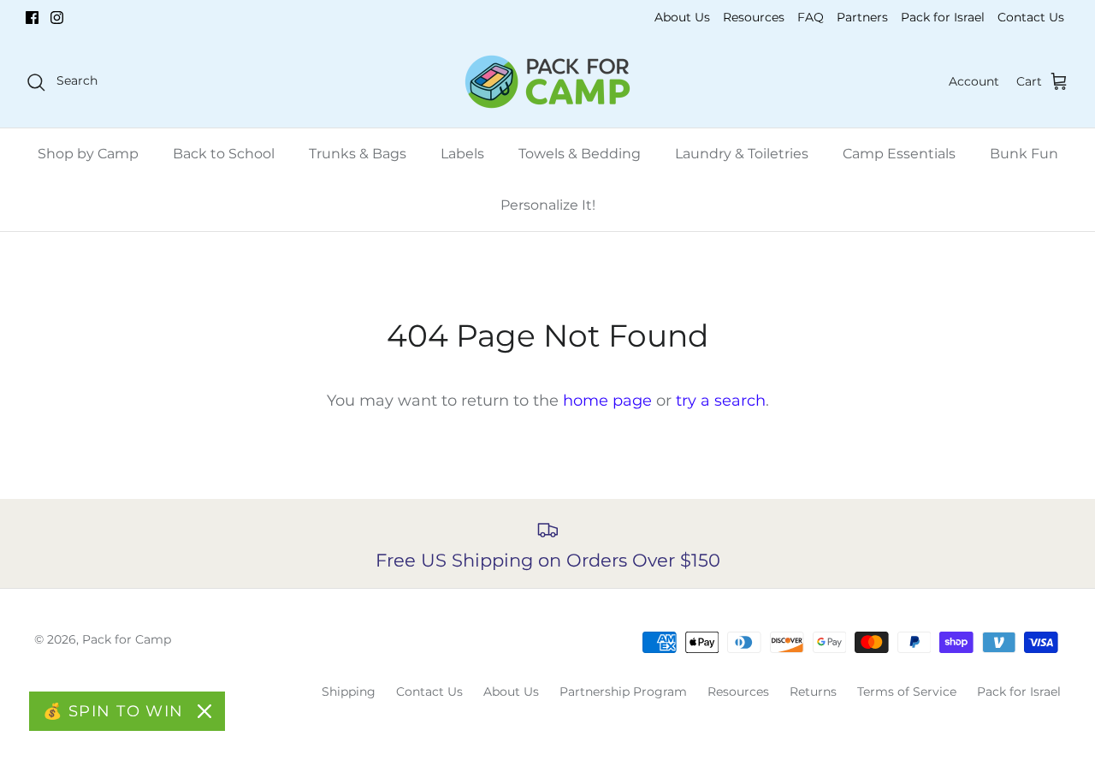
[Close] (204, 711)
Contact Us (1030, 17)
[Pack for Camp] (547, 81)
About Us (682, 17)
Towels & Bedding (579, 153)
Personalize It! (547, 205)
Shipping (349, 691)
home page (607, 400)
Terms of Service (906, 691)
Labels (462, 153)
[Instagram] (56, 17)
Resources (753, 17)
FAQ (810, 17)
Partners (862, 17)
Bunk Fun (1024, 153)
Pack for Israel (943, 17)
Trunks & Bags (357, 153)
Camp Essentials (899, 153)
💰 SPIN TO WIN (113, 711)
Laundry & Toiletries (741, 153)
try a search (721, 400)
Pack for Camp (126, 639)
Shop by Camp (88, 153)
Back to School (224, 153)
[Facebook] (32, 17)
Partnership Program (623, 691)
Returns (813, 691)
